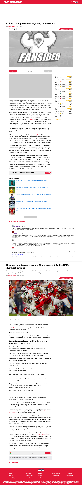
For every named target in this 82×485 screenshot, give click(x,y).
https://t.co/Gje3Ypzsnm (39, 397)
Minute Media (9, 481)
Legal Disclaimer (69, 475)
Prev (13, 71)
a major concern (30, 119)
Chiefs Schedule (17, 462)
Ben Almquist (11, 26)
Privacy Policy (29, 475)
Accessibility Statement (15, 478)
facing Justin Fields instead (41, 434)
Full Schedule (58, 119)
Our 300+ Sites (56, 473)
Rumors (29, 2)
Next (48, 71)
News (24, 2)
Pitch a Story (12, 475)
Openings (28, 473)
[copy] (17, 29)
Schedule (34, 2)
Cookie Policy (55, 475)
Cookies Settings (42, 478)
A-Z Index (28, 478)
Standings (40, 2)
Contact (40, 473)
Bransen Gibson (12, 275)
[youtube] (74, 1)
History (50, 2)
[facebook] (68, 1)
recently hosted (37, 135)
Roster (45, 2)
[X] (71, 1)
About (10, 473)
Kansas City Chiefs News (19, 221)
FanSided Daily (68, 473)
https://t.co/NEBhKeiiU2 (35, 385)
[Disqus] (43, 240)
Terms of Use (41, 475)
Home (10, 221)
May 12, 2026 (29, 376)
